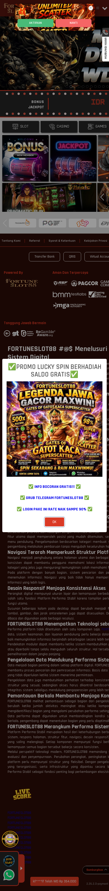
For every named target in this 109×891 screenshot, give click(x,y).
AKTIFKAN (35, 23)
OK (54, 522)
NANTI (74, 23)
